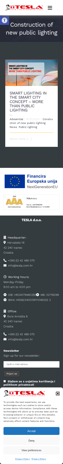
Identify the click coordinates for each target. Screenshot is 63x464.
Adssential (16, 119)
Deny (32, 440)
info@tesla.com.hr (20, 265)
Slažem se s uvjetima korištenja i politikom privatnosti (29, 383)
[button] (4, 20)
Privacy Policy (22, 459)
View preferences (31, 450)
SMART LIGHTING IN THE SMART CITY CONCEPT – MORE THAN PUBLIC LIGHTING (31, 67)
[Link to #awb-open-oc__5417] (50, 8)
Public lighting (28, 127)
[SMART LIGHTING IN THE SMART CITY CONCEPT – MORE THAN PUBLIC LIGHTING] (31, 73)
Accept (31, 430)
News (13, 127)
